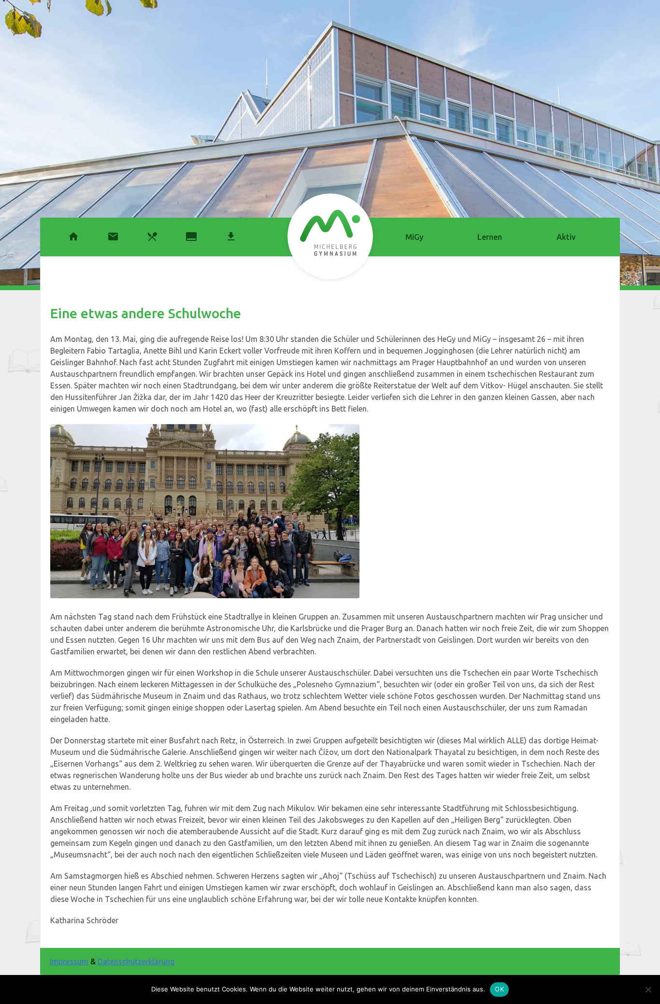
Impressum (69, 961)
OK (499, 989)
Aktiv (566, 237)
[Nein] (648, 989)
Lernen (489, 237)
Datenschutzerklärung (136, 961)
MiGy (414, 237)
